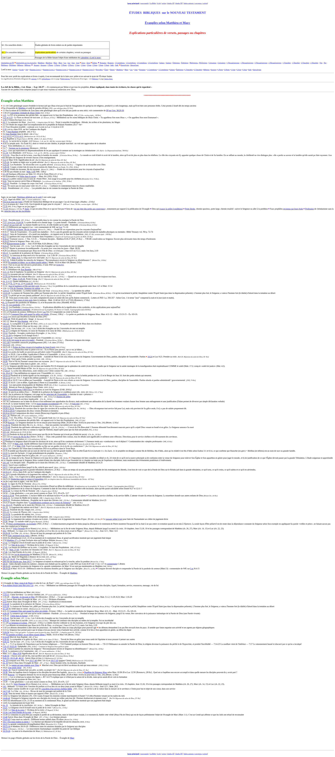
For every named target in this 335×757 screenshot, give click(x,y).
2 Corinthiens (163, 70)
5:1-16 (5, 153)
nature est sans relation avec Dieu (25, 665)
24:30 (4, 484)
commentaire (112, 564)
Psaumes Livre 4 (75, 70)
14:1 (4, 686)
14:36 (5, 693)
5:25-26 (6, 162)
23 (4, 441)
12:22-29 (6, 293)
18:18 (5, 382)
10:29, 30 (7, 670)
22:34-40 (6, 439)
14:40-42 (6, 698)
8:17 (4, 236)
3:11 (4, 139)
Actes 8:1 (60, 265)
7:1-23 (5, 209)
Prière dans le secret (27, 176)
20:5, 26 (6, 415)
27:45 (5, 547)
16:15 (5, 724)
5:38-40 (6, 169)
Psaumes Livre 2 (49, 70)
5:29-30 (6, 167)
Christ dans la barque (19, 616)
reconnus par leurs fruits (293, 209)
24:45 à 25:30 (8, 495)
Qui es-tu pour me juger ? (13, 202)
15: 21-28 (7, 335)
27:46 (5, 552)
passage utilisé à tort (114, 519)
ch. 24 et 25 (7, 505)
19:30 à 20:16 (8, 408)
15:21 (5, 708)
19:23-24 (6, 406)
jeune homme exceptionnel (48, 404)
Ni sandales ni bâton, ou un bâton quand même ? (28, 262)
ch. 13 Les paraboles (11, 305)
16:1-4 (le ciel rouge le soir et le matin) (19, 340)
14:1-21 (6, 324)
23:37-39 (6, 455)
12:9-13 (6, 291)
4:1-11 (5, 141)
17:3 (4, 368)
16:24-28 (6, 359)
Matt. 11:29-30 (19, 279)
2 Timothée (198, 70)
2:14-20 (6, 604)
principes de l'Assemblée (56, 394)
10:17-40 (33, 660)
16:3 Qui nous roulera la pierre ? (16, 722)
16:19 (5, 354)
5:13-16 (6, 155)
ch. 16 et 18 (7, 338)
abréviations (65, 79)
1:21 (4, 115)
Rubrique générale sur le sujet (29, 197)
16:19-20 (6, 731)
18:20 (5, 385)
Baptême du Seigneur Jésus (95, 672)
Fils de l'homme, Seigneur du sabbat (25, 288)
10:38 (5, 267)
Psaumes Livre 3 (62, 70)
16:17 (5, 729)
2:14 (4, 602)
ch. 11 (5, 284)
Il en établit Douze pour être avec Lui (18, 585)
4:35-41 (6, 618)
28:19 (5, 564)
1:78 (4, 120)
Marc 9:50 (17, 653)
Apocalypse (257, 70)
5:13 (4, 160)
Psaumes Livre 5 (88, 70)
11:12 (5, 274)
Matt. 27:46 (14, 550)
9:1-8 (5, 651)
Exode (21, 70)
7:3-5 (5, 220)
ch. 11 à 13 (7, 281)
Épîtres (94, 63)
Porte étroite (190, 209)
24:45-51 (6, 498)
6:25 (4, 186)
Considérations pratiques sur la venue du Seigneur (49, 503)
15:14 (5, 333)
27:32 (5, 543)
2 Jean (239, 70)
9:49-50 (6, 656)
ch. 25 (5, 507)
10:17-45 (54, 660)
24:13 (5, 465)
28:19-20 (6, 568)
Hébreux (206, 70)
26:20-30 (6, 533)
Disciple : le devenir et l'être (23, 597)
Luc (131, 70)
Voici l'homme (19, 528)
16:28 (5, 361)
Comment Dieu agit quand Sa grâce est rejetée (30, 314)
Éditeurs (95, 79)
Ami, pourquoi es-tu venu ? (19, 535)
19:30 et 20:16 (9, 411)
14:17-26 (6, 691)
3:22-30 (6, 606)
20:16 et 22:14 (9, 413)
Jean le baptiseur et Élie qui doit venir (23, 286)
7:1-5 (5, 199)
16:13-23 (6, 345)
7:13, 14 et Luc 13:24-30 (13, 222)
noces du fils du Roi (21, 437)
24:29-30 (6, 486)
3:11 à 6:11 (7, 136)
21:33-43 (6, 430)
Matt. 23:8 (19, 444)
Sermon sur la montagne (19, 148)
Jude (250, 70)
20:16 (5, 418)
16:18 (5, 349)
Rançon (11, 422)
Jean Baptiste (12, 132)
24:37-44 (6, 488)
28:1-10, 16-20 (9, 559)
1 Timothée (189, 70)
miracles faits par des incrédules (17, 211)
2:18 (4, 129)
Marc (126, 70)
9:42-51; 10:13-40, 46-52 (13, 658)
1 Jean (233, 70)
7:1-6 (5, 206)
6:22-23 (6, 183)
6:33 (4, 188)
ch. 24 (5, 458)
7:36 (4, 649)
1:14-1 (6, 594)
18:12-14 (6, 378)
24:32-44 (6, 491)
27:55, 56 (7, 557)
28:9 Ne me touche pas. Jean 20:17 (17, 561)
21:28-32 (6, 425)
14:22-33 (6, 326)
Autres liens (108, 79)
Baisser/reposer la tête (16, 244)
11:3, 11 (6, 272)
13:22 (5, 317)
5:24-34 (6, 632)
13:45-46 (6, 319)
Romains (142, 70)
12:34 (5, 679)
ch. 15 (5, 331)
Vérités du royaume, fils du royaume (22, 229)
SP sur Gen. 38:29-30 (115, 110)
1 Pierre (220, 70)
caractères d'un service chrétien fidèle (56, 689)
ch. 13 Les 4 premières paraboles (16, 309)
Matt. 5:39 (31, 172)
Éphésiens (179, 70)
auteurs (34, 79)
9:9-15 (5, 253)
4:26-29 (6, 613)
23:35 (5, 453)
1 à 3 (5, 592)
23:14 (5, 448)
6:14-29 (6, 637)
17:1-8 (5, 364)
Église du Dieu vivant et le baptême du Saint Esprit (34, 347)
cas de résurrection (22, 554)
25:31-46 (6, 519)
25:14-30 (6, 514)
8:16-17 (6, 234)
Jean (136, 70)
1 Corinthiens (152, 70)
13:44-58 (29, 284)
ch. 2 (5, 122)
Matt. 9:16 (16, 258)
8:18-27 (6, 239)
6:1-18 (5, 174)
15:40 (5, 717)
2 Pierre (227, 70)
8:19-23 (6, 241)
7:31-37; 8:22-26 (10, 646)
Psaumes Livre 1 (35, 70)
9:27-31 (6, 260)
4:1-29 (5, 609)
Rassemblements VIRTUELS (20, 390)
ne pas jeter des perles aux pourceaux (89, 209)
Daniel (112, 70)
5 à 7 (5, 146)
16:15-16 (6, 726)
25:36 (5, 521)
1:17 (4, 599)
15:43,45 (6, 719)
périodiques (46, 79)
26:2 (4, 531)
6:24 (4, 181)
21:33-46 (6, 427)
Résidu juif (18, 470)
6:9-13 (5, 179)
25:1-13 (6, 510)
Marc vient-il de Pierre (23, 583)
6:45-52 (6, 642)
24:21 (5, 477)
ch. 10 (5, 660)
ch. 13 (12, 284)
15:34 (17, 712)
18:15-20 (6, 380)
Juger (27, 209)
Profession (309, 209)
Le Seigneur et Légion (18, 623)
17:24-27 (6, 371)
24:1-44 (6, 462)
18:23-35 (6, 399)
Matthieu (119, 70)
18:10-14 (6, 375)
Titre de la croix (17, 545)
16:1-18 (6, 342)
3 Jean (244, 70)
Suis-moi (75, 404)
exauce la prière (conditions (171, 209)
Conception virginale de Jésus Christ (25, 113)
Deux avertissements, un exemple (22, 524)
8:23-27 (6, 246)
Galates (172, 70)
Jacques (213, 70)
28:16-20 (6, 566)
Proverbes (99, 70)
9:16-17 (6, 255)
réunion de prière (63, 397)
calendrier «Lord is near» (90, 58)
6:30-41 (6, 639)
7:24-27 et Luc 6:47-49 (12, 225)
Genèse (15, 70)
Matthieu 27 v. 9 (13, 540)
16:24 (150, 357)
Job (27, 70)
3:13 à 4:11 (18, 136)
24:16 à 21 (7, 472)
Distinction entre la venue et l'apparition (27, 479)
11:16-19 (6, 276)
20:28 (5, 420)
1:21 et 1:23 (8, 117)
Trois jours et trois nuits (23, 300)
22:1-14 (6, 432)
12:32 (5, 295)
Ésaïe (106, 70)
